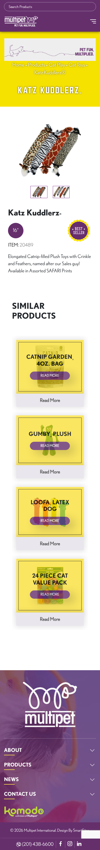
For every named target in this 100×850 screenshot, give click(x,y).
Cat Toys (77, 65)
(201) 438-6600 (37, 844)
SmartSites (81, 830)
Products (36, 65)
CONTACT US (20, 794)
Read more (50, 400)
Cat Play (57, 65)
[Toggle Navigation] (93, 21)
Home (18, 65)
